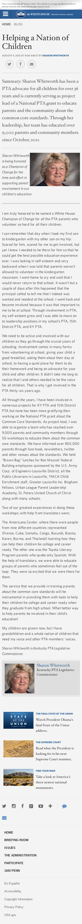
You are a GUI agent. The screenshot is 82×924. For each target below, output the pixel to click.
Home (6, 24)
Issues (9, 848)
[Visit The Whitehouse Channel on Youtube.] (40, 806)
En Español (12, 883)
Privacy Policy (13, 907)
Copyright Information (18, 899)
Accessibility (12, 891)
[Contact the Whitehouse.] (62, 806)
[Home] (44, 17)
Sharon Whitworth (55, 55)
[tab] (5, 14)
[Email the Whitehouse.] (4, 817)
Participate (13, 863)
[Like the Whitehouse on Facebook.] (22, 806)
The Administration (20, 855)
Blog (18, 24)
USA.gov (10, 915)
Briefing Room (16, 840)
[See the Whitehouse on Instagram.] (14, 806)
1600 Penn (12, 870)
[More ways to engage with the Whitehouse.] (50, 806)
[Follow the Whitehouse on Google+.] (31, 806)
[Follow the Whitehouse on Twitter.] (4, 806)
